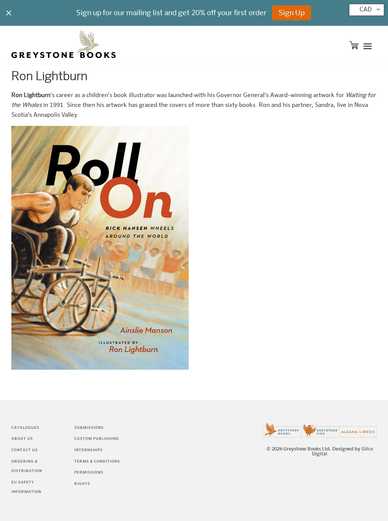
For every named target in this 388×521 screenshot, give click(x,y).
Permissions (88, 472)
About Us (22, 439)
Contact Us (24, 450)
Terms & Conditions (97, 461)
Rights (82, 484)
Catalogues (25, 428)
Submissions (89, 428)
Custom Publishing (96, 439)
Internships (88, 450)
